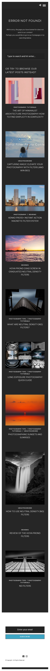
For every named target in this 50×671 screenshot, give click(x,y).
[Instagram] (27, 656)
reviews (32, 214)
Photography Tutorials (25, 107)
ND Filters (25, 586)
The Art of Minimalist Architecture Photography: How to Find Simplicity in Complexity (25, 113)
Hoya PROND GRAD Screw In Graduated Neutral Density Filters (25, 271)
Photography (20, 214)
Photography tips (17, 319)
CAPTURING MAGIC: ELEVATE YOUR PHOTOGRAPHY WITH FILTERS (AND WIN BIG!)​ (25, 167)
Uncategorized (25, 161)
